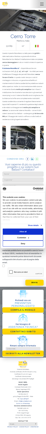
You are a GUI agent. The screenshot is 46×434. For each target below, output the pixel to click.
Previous (4, 139)
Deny (23, 244)
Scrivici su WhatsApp (23, 403)
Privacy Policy (12, 427)
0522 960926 (24, 399)
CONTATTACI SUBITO (23, 331)
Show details (33, 225)
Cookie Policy (24, 427)
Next (42, 139)
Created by (34, 427)
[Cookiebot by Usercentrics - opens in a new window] (33, 188)
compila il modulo (23, 310)
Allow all (23, 232)
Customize (21, 238)
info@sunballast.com (25, 401)
